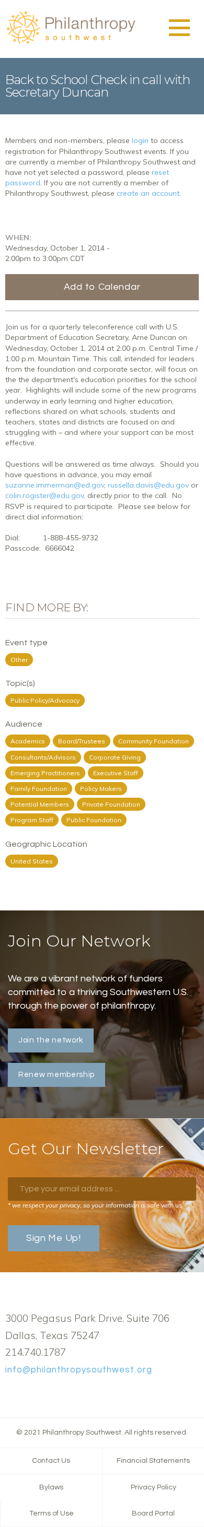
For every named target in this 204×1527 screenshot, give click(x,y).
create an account (148, 193)
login (140, 140)
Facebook (11, 1394)
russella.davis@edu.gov (148, 485)
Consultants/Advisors (43, 757)
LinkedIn (44, 1394)
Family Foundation (38, 788)
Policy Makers (101, 788)
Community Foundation (153, 741)
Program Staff (31, 820)
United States (31, 861)
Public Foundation (93, 820)
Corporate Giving (115, 757)
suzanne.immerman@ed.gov (54, 485)
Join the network (50, 1040)
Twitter (27, 1394)
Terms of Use (51, 1513)
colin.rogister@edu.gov (44, 495)
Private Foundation (111, 804)
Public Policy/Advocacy (45, 700)
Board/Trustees (81, 741)
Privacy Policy (153, 1487)
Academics (27, 741)
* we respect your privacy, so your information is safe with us (95, 1205)
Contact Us (51, 1460)
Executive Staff (115, 773)
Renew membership (56, 1075)
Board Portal (153, 1513)
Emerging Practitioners (45, 773)
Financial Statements (153, 1460)
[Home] (70, 42)
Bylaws (51, 1487)
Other (19, 660)
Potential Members (39, 804)
